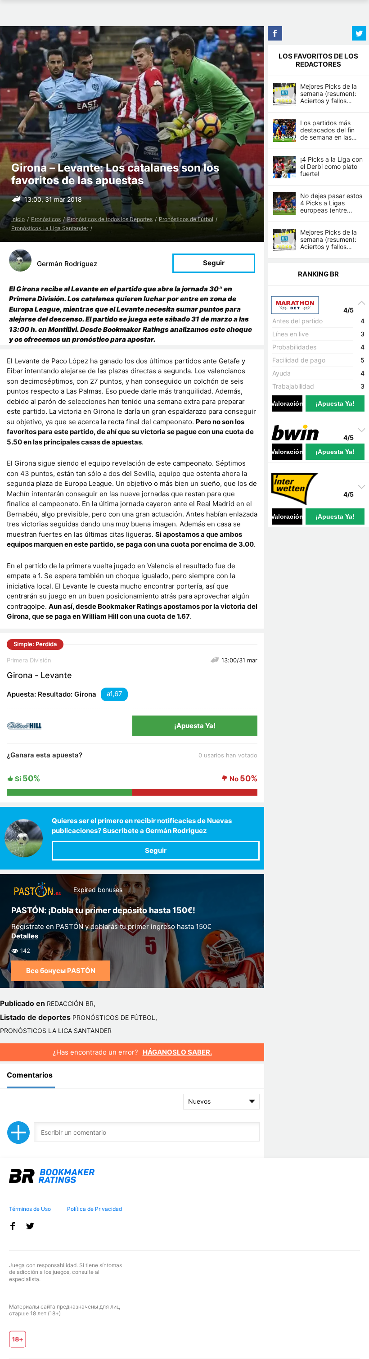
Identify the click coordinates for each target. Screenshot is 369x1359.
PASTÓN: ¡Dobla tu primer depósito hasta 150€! (103, 910)
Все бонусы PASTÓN (60, 970)
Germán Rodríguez (67, 263)
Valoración (287, 403)
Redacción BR (70, 1003)
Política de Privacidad (94, 1208)
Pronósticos (46, 219)
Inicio (18, 219)
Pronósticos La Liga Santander (49, 228)
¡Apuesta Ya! (195, 725)
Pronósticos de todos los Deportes (110, 219)
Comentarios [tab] (30, 1074)
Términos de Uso (30, 1208)
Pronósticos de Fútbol (186, 219)
